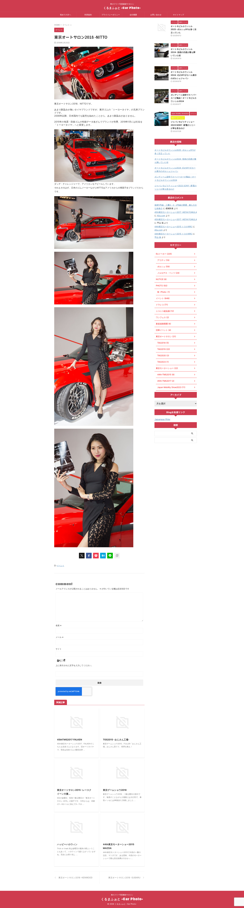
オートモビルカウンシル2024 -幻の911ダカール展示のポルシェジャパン (184, 75)
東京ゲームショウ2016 (115, 790)
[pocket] (96, 555)
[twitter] (82, 555)
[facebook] (89, 555)
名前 (58, 625)
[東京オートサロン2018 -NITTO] (103, 555)
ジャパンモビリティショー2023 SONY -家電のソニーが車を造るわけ (183, 125)
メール (59, 637)
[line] (110, 555)
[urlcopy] (117, 555)
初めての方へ (65, 15)
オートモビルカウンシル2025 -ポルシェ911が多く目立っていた (183, 29)
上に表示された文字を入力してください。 (74, 665)
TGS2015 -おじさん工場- (116, 739)
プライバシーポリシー (111, 15)
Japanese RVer (162, 419)
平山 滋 (157, 237)
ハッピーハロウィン (67, 844)
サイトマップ (178, 15)
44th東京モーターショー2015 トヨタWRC (173, 226)
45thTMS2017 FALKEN (69, 739)
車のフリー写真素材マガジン (122, 895)
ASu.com (161, 215)
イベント (60, 565)
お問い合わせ (155, 15)
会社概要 (133, 15)
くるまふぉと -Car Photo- (122, 8)
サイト (59, 649)
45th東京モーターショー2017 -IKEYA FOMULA (175, 212)
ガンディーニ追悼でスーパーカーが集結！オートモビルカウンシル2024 (183, 98)
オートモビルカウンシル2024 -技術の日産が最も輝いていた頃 (183, 52)
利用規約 (88, 15)
